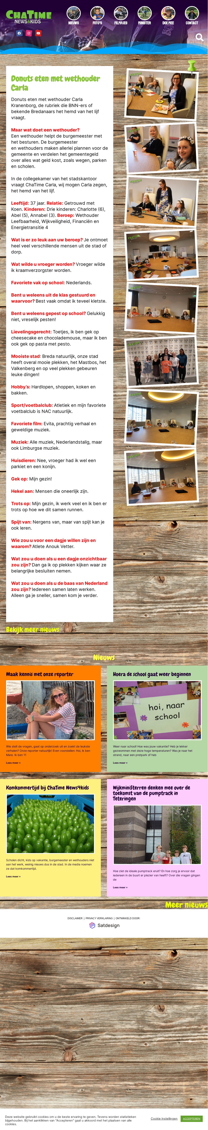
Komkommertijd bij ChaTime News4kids (47, 787)
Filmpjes (120, 22)
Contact (192, 22)
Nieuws (73, 22)
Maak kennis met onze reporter (39, 674)
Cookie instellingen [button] (164, 1118)
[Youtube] (38, 33)
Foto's (97, 22)
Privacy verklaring (99, 918)
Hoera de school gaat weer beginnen (152, 674)
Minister (144, 22)
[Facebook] (19, 33)
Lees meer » (13, 762)
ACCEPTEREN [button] (191, 1118)
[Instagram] (28, 33)
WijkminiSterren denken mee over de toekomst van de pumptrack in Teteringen (151, 793)
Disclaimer (75, 918)
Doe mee (168, 22)
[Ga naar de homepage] (29, 17)
